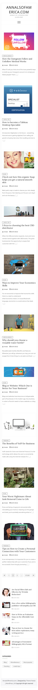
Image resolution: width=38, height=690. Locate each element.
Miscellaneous (7, 56)
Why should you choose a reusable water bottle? (14, 341)
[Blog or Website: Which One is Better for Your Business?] (19, 366)
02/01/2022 (14, 65)
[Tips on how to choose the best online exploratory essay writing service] (6, 628)
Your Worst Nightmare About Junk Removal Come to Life (16, 497)
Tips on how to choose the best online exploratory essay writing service (23, 630)
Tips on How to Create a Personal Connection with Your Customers (18, 550)
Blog (4, 174)
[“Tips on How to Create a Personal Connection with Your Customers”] (28, 564)
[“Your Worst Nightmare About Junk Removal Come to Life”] (32, 512)
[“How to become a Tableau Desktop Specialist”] (4, 140)
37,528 (27, 575)
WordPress (9, 683)
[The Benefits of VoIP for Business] (19, 414)
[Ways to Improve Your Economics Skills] (19, 254)
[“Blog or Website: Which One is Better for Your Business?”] (4, 404)
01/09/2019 (16, 636)
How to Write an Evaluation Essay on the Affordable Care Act (23, 616)
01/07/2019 (16, 622)
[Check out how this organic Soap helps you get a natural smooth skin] (19, 151)
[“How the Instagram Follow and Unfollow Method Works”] (17, 74)
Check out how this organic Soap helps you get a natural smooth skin (18, 180)
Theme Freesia (30, 681)
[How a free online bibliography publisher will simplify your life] (6, 603)
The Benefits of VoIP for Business (18, 443)
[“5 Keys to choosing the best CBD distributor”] (16, 243)
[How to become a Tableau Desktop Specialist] (18, 85)
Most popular (28, 662)
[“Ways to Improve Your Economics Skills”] (4, 303)
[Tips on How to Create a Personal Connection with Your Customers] (19, 523)
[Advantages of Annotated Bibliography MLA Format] (6, 642)
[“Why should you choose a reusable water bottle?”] (34, 356)
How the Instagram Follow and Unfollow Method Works (17, 60)
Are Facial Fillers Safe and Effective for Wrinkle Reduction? (22, 591)
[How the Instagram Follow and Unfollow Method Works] (19, 32)
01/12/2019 (16, 647)
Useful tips (6, 119)
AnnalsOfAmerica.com (19, 9)
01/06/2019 (16, 609)
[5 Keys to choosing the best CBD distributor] (19, 206)
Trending (6, 440)
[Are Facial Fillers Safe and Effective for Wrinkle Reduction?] (6, 590)
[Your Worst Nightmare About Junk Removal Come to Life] (19, 467)
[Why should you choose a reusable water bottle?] (19, 314)
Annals (5, 65)
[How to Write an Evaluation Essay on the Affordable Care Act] (6, 614)
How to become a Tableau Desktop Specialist (15, 123)
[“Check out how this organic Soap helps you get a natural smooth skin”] (16, 195)
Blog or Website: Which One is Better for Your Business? (17, 387)
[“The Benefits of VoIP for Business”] (29, 456)
